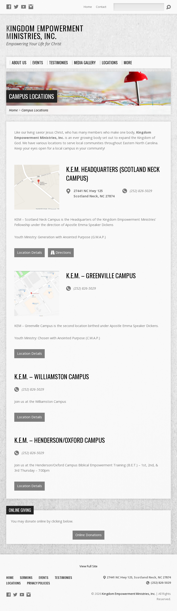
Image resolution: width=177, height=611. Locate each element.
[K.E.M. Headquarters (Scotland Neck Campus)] (36, 207)
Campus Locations (31, 96)
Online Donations (88, 535)
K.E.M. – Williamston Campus (51, 376)
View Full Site (88, 566)
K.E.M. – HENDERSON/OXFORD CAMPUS (59, 440)
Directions (63, 252)
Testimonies (63, 577)
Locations (13, 582)
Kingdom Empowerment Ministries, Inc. (128, 594)
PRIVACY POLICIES (38, 582)
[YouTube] (23, 6)
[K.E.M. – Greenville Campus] (36, 313)
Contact (101, 7)
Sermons (26, 577)
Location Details (29, 252)
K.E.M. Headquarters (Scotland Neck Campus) (113, 173)
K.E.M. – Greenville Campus (101, 275)
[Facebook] (8, 6)
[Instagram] (31, 6)
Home (88, 7)
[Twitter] (16, 6)
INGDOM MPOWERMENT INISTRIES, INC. (44, 31)
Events (43, 577)
